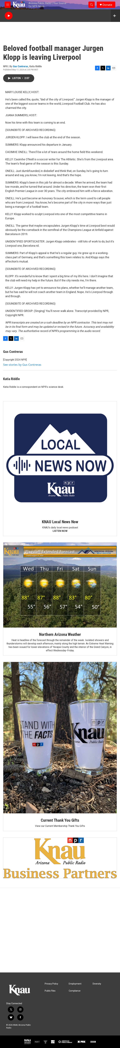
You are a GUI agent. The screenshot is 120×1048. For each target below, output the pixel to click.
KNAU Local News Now (60, 521)
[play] (8, 16)
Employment (75, 984)
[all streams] (115, 15)
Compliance (74, 991)
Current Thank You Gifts (60, 820)
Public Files (50, 991)
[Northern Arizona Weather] (60, 585)
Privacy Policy (51, 984)
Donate (107, 4)
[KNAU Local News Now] (60, 458)
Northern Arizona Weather (60, 634)
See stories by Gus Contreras (22, 364)
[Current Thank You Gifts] (60, 737)
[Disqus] (60, 930)
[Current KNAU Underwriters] (60, 857)
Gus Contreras (20, 66)
